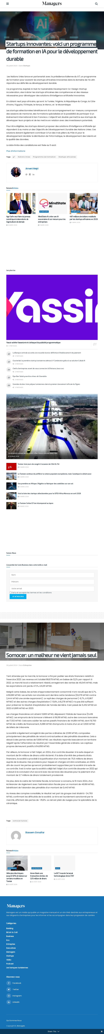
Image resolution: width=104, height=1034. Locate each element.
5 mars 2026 (75, 222)
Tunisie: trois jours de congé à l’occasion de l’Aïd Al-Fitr (38, 464)
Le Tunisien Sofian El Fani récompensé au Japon (35, 503)
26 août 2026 (12, 884)
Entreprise (27, 665)
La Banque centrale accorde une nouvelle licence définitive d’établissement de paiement (47, 353)
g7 (14, 157)
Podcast (10, 963)
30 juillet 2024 (12, 65)
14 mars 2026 (12, 225)
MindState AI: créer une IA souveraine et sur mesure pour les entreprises (52, 219)
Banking (9, 928)
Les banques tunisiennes (17, 967)
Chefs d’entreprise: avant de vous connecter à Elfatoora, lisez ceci (38, 368)
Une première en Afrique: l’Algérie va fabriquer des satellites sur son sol (45, 484)
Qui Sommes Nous (14, 1020)
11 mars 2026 (43, 225)
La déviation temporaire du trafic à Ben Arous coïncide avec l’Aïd (32, 453)
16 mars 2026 (14, 456)
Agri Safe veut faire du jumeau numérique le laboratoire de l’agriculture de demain (18, 219)
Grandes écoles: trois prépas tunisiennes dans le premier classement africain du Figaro (46, 384)
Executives (11, 948)
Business (12, 868)
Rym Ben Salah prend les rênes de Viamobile (30, 376)
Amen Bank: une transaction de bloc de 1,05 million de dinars (39, 876)
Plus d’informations (15, 151)
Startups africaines (67, 157)
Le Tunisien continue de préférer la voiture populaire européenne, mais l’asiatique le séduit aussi (54, 474)
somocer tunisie (20, 821)
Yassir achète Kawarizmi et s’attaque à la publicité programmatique (33, 342)
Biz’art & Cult (12, 932)
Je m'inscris (18, 596)
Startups (26, 65)
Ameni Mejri (31, 168)
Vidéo (8, 960)
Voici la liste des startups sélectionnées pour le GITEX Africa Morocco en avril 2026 (49, 493)
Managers (10, 952)
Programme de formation (44, 157)
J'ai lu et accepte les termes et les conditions (31, 592)
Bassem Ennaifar (35, 832)
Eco (57, 868)
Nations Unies (24, 157)
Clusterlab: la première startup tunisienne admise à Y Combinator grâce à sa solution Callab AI (49, 360)
